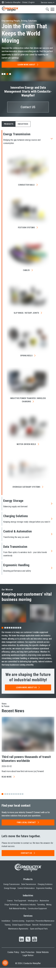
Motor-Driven (26, 444)
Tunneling (41, 904)
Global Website (42, 952)
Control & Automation (26, 888)
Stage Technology (11, 904)
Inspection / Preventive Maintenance (40, 921)
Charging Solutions (45, 884)
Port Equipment (20, 901)
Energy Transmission (12, 884)
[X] (28, 939)
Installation (6, 921)
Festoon (26, 227)
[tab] (2, 74)
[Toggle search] (47, 9)
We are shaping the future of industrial (28, 677)
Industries (28, 895)
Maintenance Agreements (18, 929)
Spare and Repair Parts (39, 929)
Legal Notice (28, 955)
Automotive (44, 901)
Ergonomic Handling (44, 888)
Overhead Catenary (26, 487)
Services (28, 915)
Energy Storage (10, 888)
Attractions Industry (28, 904)
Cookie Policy (13, 952)
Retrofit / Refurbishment (41, 925)
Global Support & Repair (21, 925)
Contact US (28, 107)
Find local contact (26, 822)
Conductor (26, 185)
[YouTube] (34, 939)
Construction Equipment (37, 908)
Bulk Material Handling (17, 908)
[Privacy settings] (5, 963)
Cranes (10, 901)
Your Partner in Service (24, 33)
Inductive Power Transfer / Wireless (28, 400)
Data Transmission (28, 884)
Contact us (26, 853)
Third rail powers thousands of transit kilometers (26, 759)
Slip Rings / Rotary (26, 313)
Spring (26, 356)
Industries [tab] (23, 124)
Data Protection (27, 952)
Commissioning (18, 921)
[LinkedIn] (21, 939)
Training (8, 925)
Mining (48, 904)
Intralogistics (33, 901)
